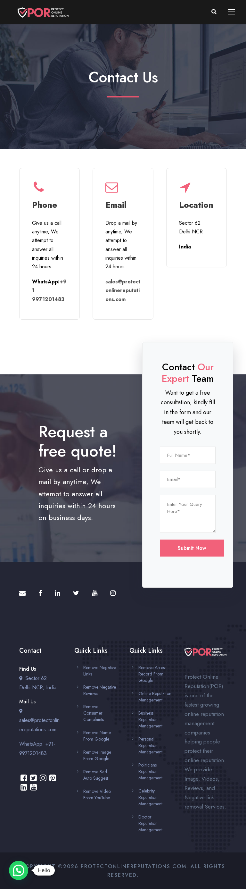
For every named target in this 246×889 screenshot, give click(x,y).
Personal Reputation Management (150, 745)
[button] (18, 870)
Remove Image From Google (97, 755)
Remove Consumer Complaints (93, 713)
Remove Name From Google (97, 735)
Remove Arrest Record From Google (152, 674)
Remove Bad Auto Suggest (95, 774)
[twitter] (76, 593)
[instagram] (113, 593)
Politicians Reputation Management (150, 771)
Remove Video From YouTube (97, 794)
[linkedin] (57, 593)
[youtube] (94, 593)
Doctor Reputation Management (150, 823)
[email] (22, 593)
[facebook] (40, 593)
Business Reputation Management (150, 719)
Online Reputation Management (154, 696)
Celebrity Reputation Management (150, 797)
